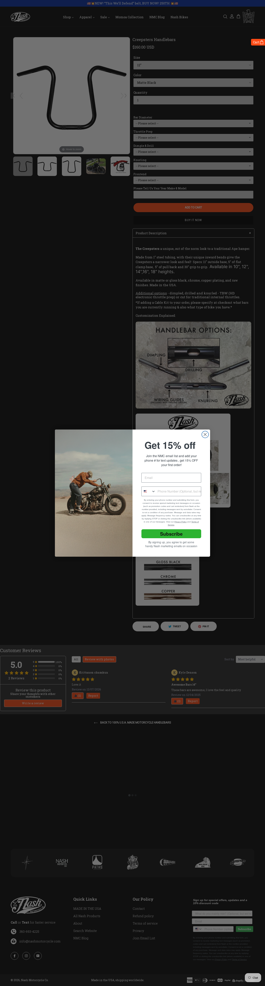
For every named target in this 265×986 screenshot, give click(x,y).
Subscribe (171, 533)
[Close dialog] (205, 434)
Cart (256, 42)
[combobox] (149, 491)
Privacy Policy (180, 522)
